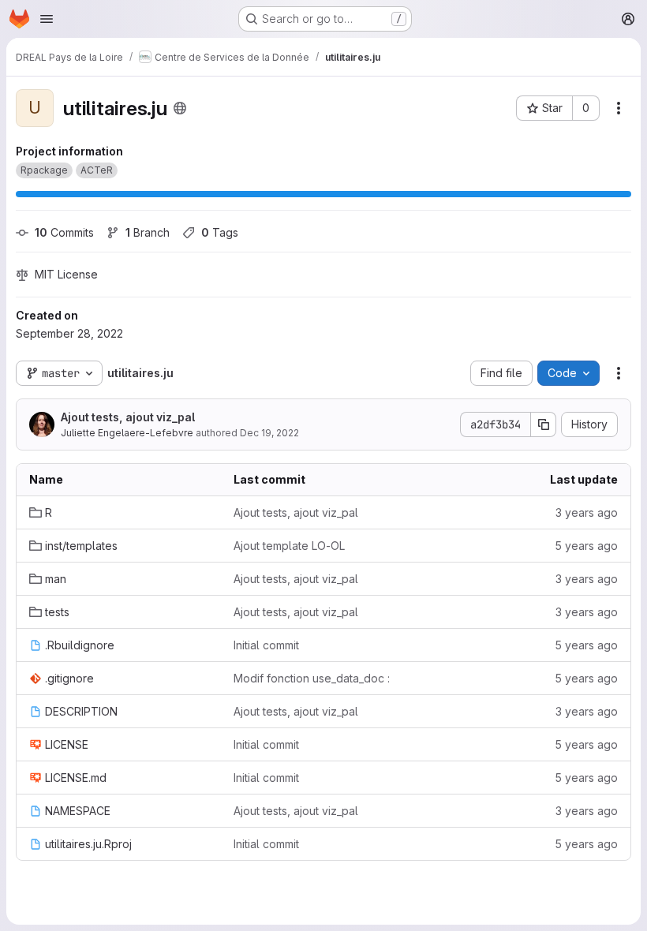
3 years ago (586, 512)
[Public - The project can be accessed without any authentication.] (180, 108)
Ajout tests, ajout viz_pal (128, 417)
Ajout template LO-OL (289, 545)
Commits (64, 232)
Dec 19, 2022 (269, 433)
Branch (147, 232)
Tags (219, 232)
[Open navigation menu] (46, 19)
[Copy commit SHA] (543, 424)
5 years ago (586, 545)
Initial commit (266, 645)
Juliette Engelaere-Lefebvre (127, 433)
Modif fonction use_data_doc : (312, 678)
